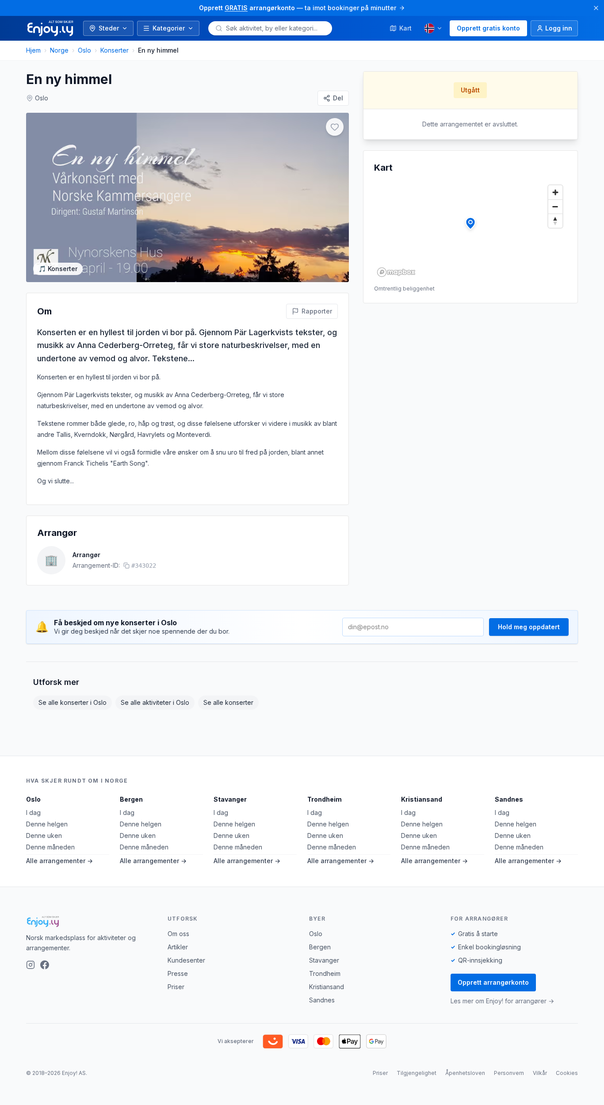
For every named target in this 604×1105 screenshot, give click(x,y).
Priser (176, 986)
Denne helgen (47, 824)
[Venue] (470, 223)
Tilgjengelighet (416, 1073)
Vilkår (540, 1073)
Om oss (178, 933)
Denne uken (44, 835)
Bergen (131, 799)
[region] (470, 230)
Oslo (84, 50)
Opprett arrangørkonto (493, 982)
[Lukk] (596, 8)
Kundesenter (186, 960)
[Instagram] (30, 964)
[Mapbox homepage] (396, 272)
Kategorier (169, 28)
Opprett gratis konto (488, 28)
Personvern (509, 1073)
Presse (178, 973)
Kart (405, 28)
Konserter (114, 50)
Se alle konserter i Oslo (72, 702)
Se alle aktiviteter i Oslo (155, 702)
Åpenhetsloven (465, 1073)
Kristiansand (421, 799)
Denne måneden (50, 847)
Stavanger (230, 799)
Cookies (567, 1073)
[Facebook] (44, 964)
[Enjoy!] (89, 921)
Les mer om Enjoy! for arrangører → (502, 1001)
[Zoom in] (555, 192)
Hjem (33, 50)
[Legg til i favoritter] (335, 127)
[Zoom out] (555, 206)
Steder (109, 28)
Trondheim (324, 799)
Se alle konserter (228, 702)
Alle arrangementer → (59, 860)
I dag (33, 812)
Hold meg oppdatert (529, 627)
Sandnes (509, 799)
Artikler (178, 947)
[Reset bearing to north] (555, 221)
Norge (59, 50)
